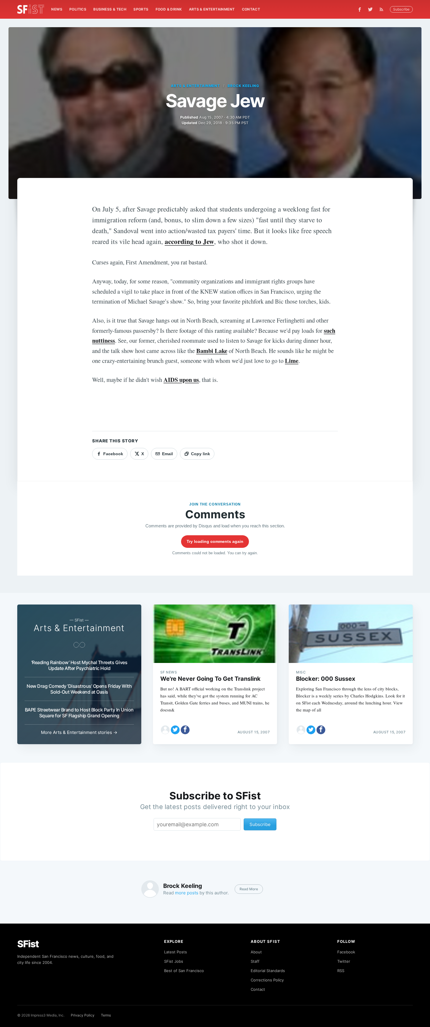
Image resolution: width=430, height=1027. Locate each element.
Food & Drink (169, 9)
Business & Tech (109, 9)
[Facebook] (360, 9)
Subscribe (401, 9)
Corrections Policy (267, 980)
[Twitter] (370, 9)
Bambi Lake (211, 350)
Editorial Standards (268, 970)
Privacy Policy (82, 1015)
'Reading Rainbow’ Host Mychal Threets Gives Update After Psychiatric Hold (79, 665)
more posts (186, 893)
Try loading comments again (215, 541)
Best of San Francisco (184, 970)
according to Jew (189, 241)
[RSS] (383, 9)
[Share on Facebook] (185, 730)
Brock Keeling (243, 86)
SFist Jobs (173, 961)
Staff (255, 961)
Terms (106, 1015)
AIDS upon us (181, 379)
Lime (291, 360)
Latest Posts (175, 952)
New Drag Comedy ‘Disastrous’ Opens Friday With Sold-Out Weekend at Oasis (79, 689)
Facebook (346, 952)
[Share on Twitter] (175, 730)
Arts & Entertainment (212, 9)
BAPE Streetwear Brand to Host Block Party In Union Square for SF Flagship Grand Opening (79, 712)
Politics (77, 9)
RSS (340, 970)
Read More (249, 889)
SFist (28, 944)
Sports (140, 9)
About (256, 952)
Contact (251, 9)
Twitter (343, 961)
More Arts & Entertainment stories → (79, 732)
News (56, 9)
